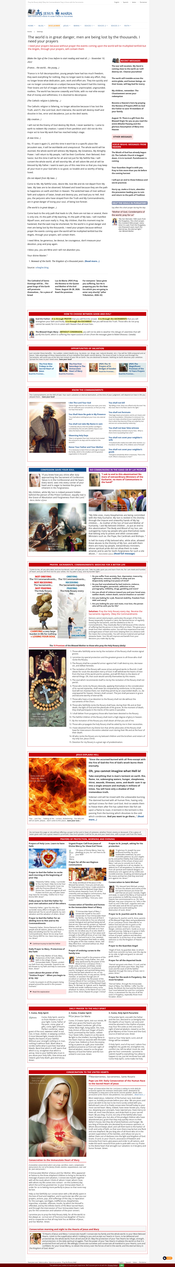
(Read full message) (124, 553)
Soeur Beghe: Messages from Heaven (129, 145)
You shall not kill (117, 402)
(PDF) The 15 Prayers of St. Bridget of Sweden (107, 366)
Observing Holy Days (78, 435)
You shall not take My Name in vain (86, 424)
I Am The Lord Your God (80, 402)
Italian (135, 1262)
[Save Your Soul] (50, 16)
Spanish (128, 1262)
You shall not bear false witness (124, 428)
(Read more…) (140, 1094)
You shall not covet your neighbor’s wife (125, 438)
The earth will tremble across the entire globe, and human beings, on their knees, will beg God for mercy (129, 81)
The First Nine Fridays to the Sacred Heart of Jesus (46, 367)
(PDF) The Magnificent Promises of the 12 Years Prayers (137, 367)
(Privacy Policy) (113, 1265)
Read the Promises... (37, 374)
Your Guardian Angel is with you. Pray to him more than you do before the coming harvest (129, 170)
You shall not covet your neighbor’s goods (125, 450)
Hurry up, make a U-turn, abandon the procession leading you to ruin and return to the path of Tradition (128, 192)
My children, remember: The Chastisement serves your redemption (125, 93)
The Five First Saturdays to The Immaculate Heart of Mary (77, 367)
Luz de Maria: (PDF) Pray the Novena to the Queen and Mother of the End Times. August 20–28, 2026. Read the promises (67, 286)
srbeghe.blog (42, 267)
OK (122, 1265)
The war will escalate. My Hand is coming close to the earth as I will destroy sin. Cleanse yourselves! (128, 69)
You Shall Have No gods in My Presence (87, 414)
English (121, 1262)
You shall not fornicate (119, 412)
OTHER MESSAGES (122, 136)
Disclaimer (142, 1262)
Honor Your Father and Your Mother (86, 447)
